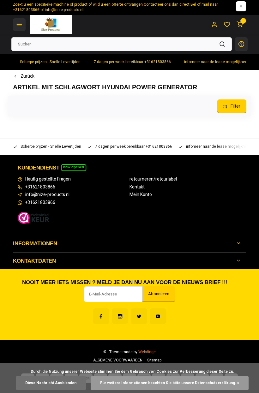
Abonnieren (158, 294)
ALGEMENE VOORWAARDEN (117, 360)
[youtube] (158, 316)
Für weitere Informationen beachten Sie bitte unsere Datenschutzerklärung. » (169, 383)
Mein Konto (141, 195)
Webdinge (147, 352)
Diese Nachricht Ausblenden (50, 383)
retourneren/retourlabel (153, 179)
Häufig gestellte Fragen (48, 179)
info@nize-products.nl (47, 195)
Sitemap (154, 360)
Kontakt (137, 187)
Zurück (27, 76)
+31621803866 (40, 187)
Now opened (73, 167)
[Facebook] (101, 316)
